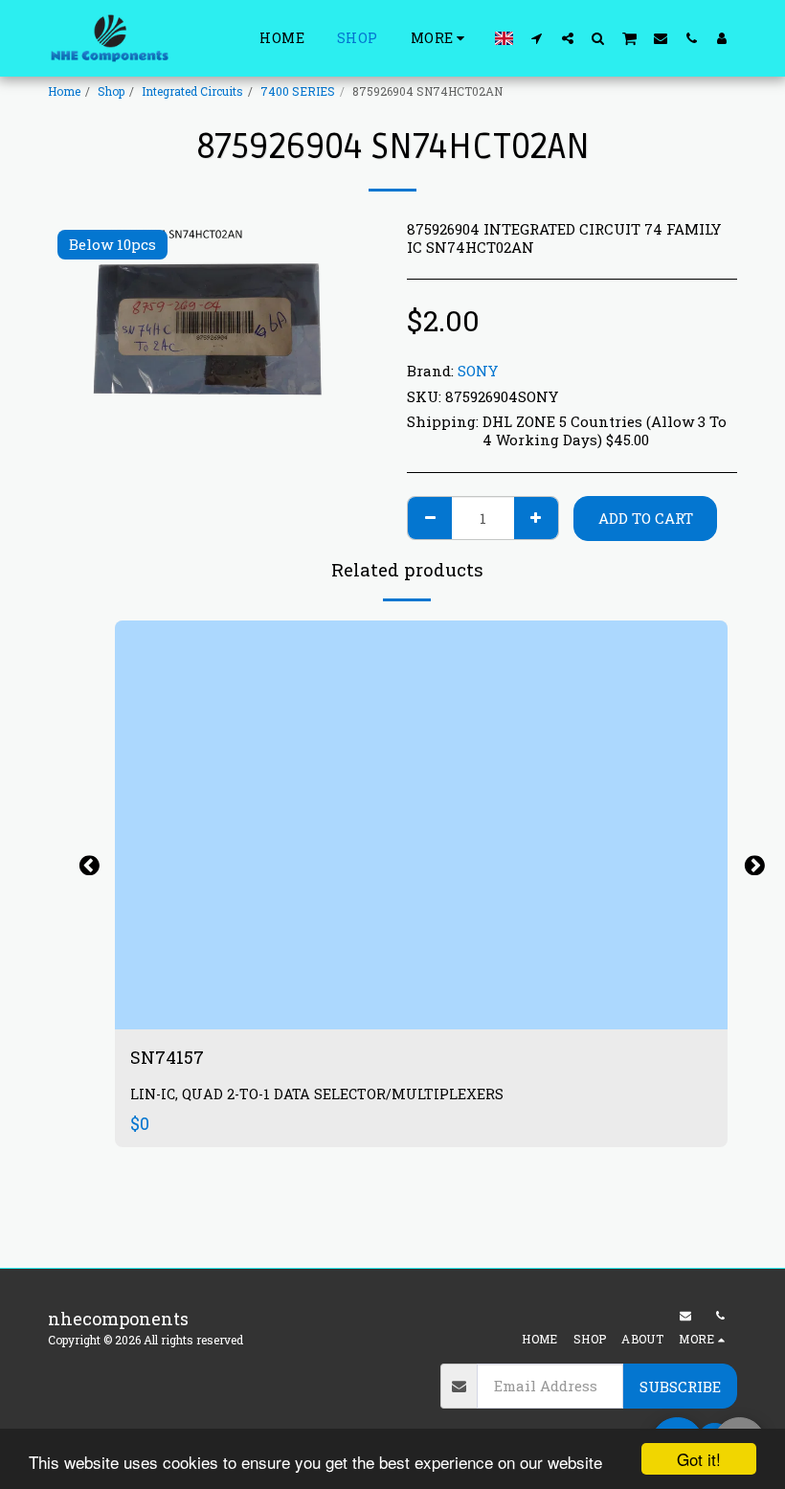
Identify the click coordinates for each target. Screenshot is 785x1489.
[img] (421, 824)
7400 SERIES (297, 91)
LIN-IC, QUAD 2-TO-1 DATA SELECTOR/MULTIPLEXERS (317, 1094)
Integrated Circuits (192, 91)
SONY (478, 370)
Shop (111, 91)
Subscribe (680, 1386)
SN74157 (169, 1057)
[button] (537, 38)
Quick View (421, 1006)
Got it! (699, 1459)
